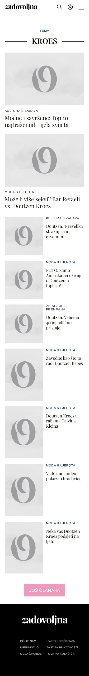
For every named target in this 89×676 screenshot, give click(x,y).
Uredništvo (29, 647)
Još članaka (44, 590)
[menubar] (71, 7)
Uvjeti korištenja (61, 641)
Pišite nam (28, 641)
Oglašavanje (31, 654)
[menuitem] (70, 7)
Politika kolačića (61, 654)
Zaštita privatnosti (62, 647)
